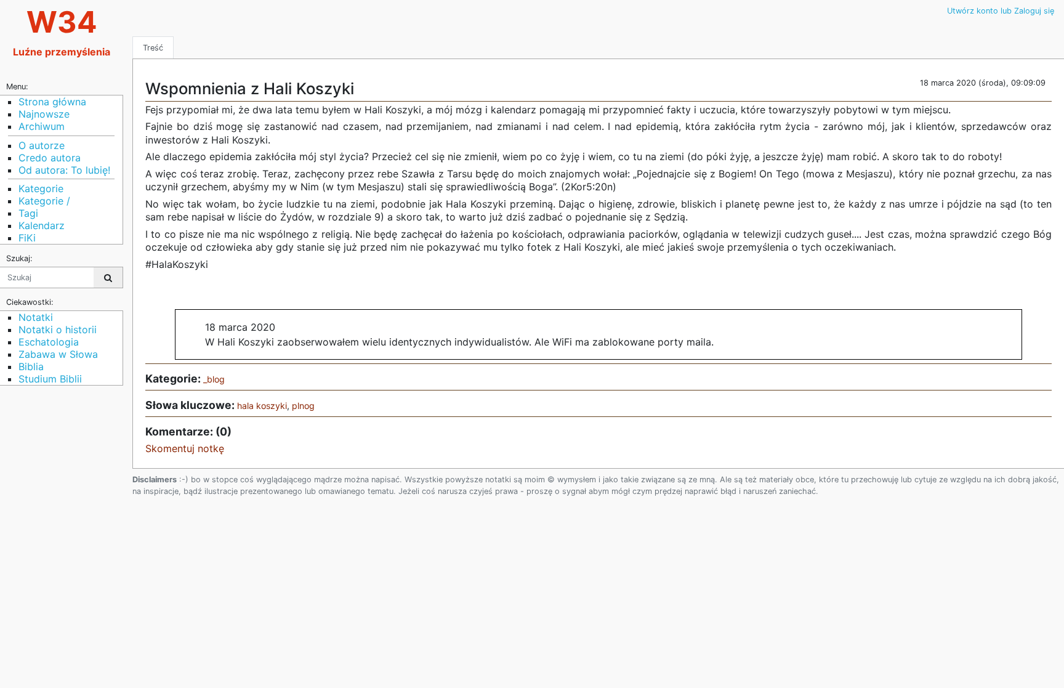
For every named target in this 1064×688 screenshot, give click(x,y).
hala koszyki (262, 405)
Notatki (35, 317)
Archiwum (41, 126)
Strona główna (52, 101)
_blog (214, 379)
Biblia (31, 366)
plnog (303, 405)
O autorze (41, 145)
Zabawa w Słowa (58, 354)
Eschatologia (48, 342)
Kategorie (40, 188)
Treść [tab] (153, 47)
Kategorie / (44, 201)
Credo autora (49, 158)
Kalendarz (41, 225)
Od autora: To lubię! (64, 170)
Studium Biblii (50, 379)
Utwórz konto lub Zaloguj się (1000, 10)
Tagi (28, 213)
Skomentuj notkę (184, 448)
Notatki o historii (57, 329)
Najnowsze (44, 114)
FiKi (27, 238)
